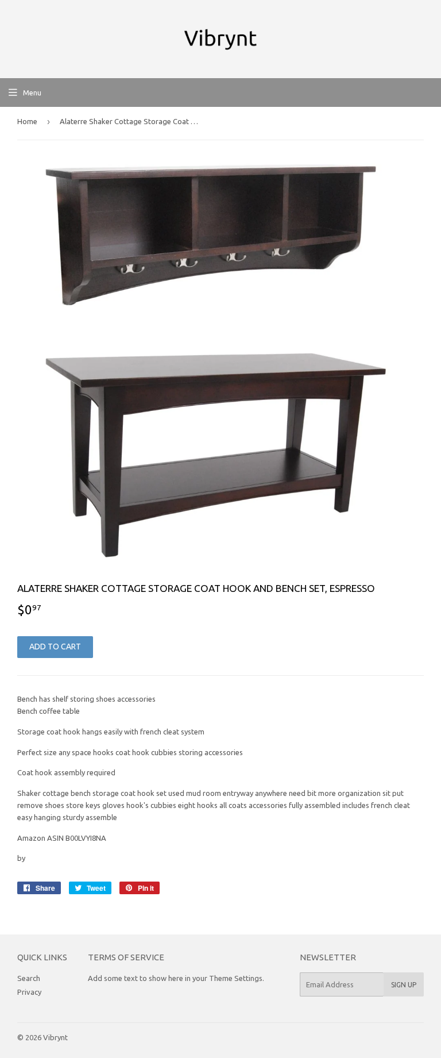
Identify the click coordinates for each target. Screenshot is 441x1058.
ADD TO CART (55, 646)
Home (27, 121)
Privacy (29, 992)
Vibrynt (55, 1037)
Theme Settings (235, 978)
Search (28, 978)
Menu (32, 93)
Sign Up (403, 984)
